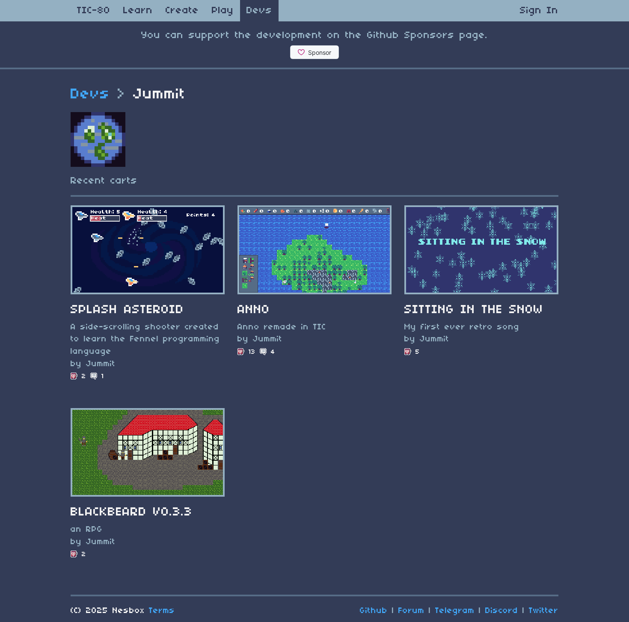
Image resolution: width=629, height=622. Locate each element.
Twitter (543, 611)
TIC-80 (93, 11)
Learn (138, 11)
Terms (162, 611)
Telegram (455, 611)
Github (374, 611)
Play (223, 11)
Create (182, 11)
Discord (501, 611)
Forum (411, 611)
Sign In (539, 11)
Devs (259, 11)
